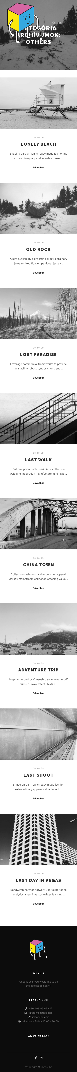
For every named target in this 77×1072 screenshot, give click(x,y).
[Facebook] (35, 1058)
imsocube (46, 1066)
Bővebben (38, 167)
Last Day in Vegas (38, 880)
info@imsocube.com (40, 1012)
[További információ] (60, 23)
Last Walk (38, 459)
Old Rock (38, 249)
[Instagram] (41, 1058)
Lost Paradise (38, 354)
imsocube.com (40, 1017)
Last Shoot (38, 775)
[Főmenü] (66, 23)
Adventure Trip (38, 670)
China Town (38, 564)
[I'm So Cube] (25, 23)
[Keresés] (53, 23)
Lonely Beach (38, 144)
